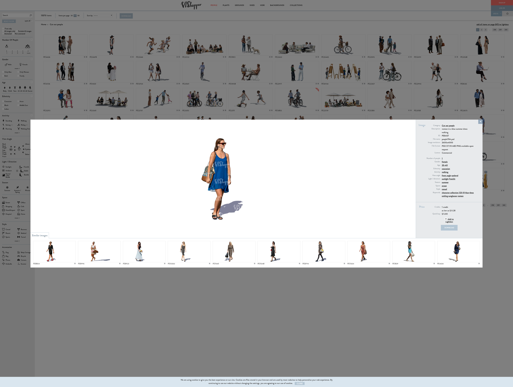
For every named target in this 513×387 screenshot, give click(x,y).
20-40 (445, 165)
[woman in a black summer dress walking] (54, 251)
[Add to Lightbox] (75, 263)
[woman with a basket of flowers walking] (99, 251)
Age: (438, 165)
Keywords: (436, 192)
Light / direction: (434, 178)
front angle (446, 175)
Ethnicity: (436, 168)
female (445, 161)
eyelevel (455, 175)
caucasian (446, 168)
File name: (436, 139)
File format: (436, 146)
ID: (439, 135)
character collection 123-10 (453, 192)
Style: (438, 189)
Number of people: (433, 158)
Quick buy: (436, 213)
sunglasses (452, 196)
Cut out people (448, 125)
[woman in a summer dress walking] (189, 251)
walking (445, 172)
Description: (436, 128)
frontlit (452, 178)
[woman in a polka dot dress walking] (279, 251)
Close (300, 383)
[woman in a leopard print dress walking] (234, 251)
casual (444, 189)
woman (460, 196)
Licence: (437, 152)
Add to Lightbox (450, 220)
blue (467, 192)
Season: (437, 182)
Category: (436, 125)
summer (445, 182)
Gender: (437, 161)
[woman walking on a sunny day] (323, 251)
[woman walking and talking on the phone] (458, 251)
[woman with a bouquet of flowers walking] (144, 251)
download (449, 228)
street (444, 185)
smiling (445, 196)
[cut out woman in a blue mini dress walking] (413, 251)
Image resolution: (434, 142)
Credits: (437, 207)
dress (471, 192)
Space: (438, 185)
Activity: (437, 172)
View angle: (436, 175)
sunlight (445, 178)
